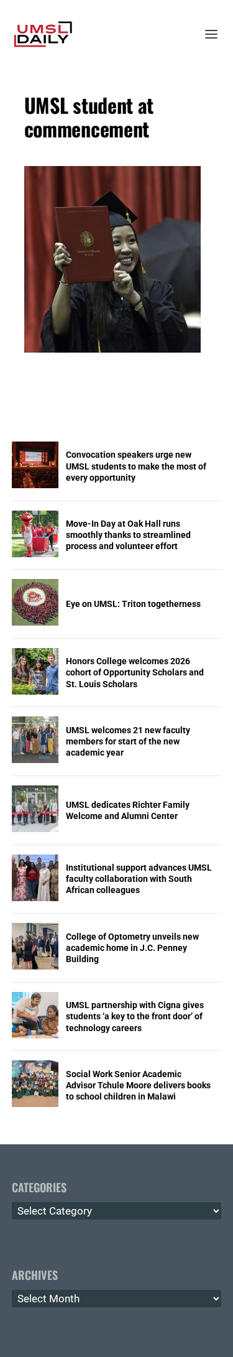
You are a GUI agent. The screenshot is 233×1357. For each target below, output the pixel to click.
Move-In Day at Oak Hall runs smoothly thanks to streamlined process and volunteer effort (128, 535)
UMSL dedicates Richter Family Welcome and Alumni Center (128, 810)
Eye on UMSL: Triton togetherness (133, 604)
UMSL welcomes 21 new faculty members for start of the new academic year (128, 741)
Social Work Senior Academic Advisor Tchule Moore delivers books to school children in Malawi (138, 1085)
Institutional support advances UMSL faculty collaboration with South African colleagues (139, 879)
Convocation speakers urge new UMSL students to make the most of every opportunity (136, 466)
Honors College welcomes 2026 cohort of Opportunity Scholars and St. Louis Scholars (135, 672)
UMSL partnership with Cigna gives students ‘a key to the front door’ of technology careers (135, 1016)
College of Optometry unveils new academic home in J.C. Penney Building (132, 948)
